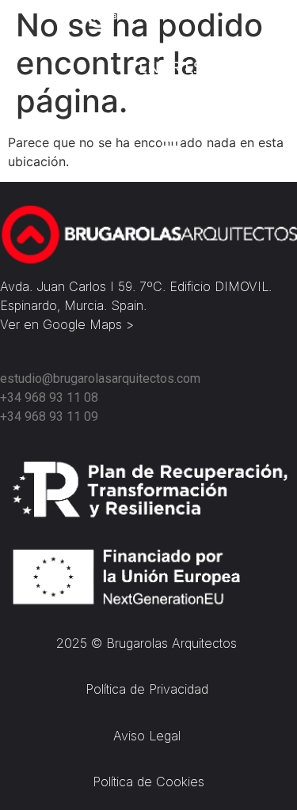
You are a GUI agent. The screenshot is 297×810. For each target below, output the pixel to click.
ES (193, 67)
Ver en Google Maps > (67, 324)
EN (149, 67)
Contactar (166, 93)
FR (172, 67)
